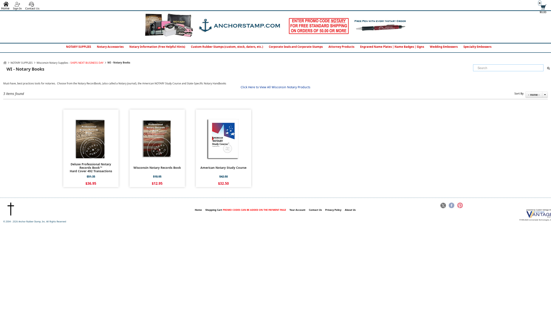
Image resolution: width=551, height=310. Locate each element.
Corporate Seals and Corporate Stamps (296, 47)
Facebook (452, 206)
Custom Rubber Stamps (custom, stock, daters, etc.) (227, 47)
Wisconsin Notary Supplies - (70, 63)
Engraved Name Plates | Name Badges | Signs (392, 47)
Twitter (443, 206)
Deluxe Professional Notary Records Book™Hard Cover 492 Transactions (91, 168)
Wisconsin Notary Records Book (157, 167)
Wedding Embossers (444, 47)
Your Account (297, 209)
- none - (534, 95)
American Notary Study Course (223, 167)
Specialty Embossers (477, 47)
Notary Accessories (110, 47)
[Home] (5, 63)
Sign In (17, 8)
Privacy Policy (333, 209)
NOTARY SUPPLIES (78, 47)
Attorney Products (341, 47)
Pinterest (460, 206)
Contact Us (32, 8)
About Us (350, 209)
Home (198, 209)
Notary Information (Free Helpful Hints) (157, 47)
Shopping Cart (245, 209)
